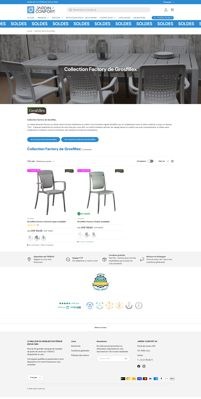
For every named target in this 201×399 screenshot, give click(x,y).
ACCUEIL (31, 17)
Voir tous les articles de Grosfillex (43, 139)
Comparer (141, 161)
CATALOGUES (124, 17)
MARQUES (41, 17)
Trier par (31, 161)
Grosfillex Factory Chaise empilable (93, 221)
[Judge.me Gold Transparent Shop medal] (109, 305)
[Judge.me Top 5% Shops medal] (129, 305)
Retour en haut (100, 327)
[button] (172, 9)
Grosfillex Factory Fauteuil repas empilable (46, 221)
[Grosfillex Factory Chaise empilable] (100, 192)
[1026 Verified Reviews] (100, 291)
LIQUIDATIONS (139, 17)
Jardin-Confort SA (39, 389)
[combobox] (108, 9)
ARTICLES (56, 17)
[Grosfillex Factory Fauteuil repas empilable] (50, 192)
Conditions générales (80, 350)
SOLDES (9, 24)
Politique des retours (80, 355)
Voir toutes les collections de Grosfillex (79, 139)
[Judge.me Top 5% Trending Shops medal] (138, 305)
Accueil (29, 31)
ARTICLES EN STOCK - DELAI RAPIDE (81, 17)
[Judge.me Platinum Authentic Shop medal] (99, 305)
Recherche (75, 346)
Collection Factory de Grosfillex (44, 31)
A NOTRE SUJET (106, 17)
